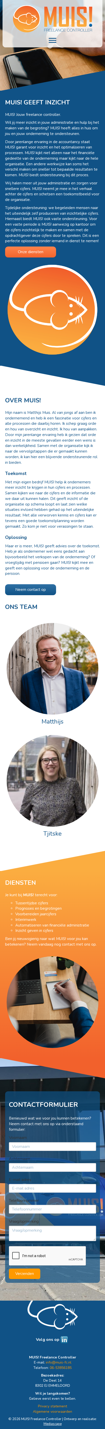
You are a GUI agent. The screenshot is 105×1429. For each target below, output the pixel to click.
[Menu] (52, 40)
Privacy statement (52, 1406)
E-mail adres (20, 1179)
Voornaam (18, 1137)
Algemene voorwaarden (52, 1411)
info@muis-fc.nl (58, 1362)
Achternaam (19, 1159)
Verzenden (24, 1273)
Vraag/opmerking (24, 1221)
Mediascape (53, 1424)
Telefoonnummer (24, 1200)
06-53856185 (61, 1367)
